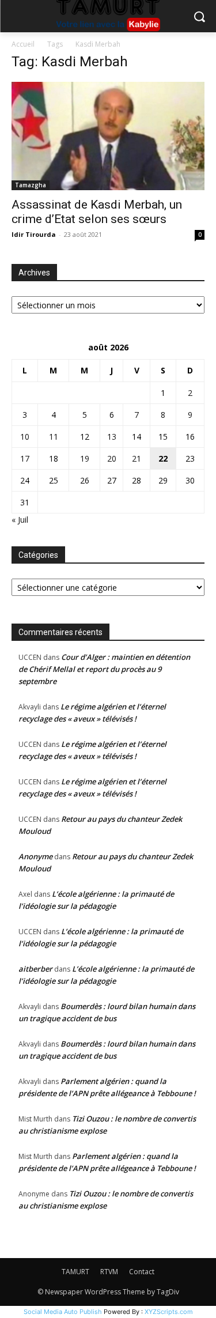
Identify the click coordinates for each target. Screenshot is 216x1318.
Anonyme (35, 856)
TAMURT (75, 1272)
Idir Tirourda (34, 234)
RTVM (109, 1272)
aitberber (35, 969)
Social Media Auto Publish (63, 1312)
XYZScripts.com (169, 1312)
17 (24, 458)
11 (53, 436)
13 (111, 436)
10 (24, 436)
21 (136, 458)
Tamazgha (30, 185)
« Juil (20, 519)
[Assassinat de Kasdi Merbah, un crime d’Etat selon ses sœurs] (108, 136)
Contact (141, 1272)
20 (111, 458)
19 (84, 458)
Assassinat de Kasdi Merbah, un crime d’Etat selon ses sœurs (97, 212)
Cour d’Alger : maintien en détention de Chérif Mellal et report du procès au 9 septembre (104, 669)
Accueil (23, 44)
